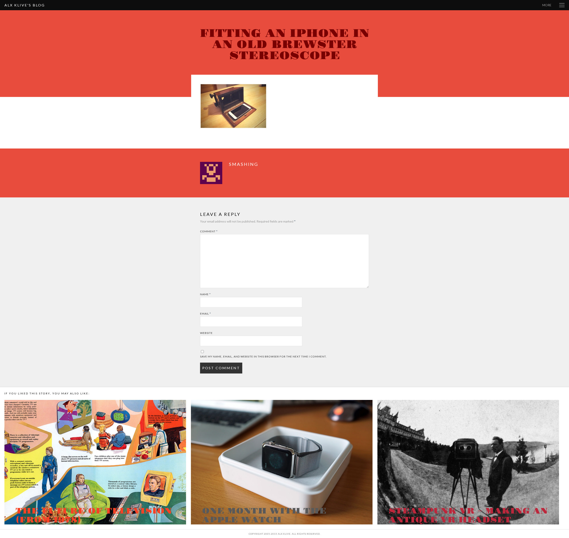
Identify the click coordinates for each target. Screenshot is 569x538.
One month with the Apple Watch (264, 515)
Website (206, 333)
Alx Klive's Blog (24, 5)
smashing (243, 164)
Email (205, 313)
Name (205, 294)
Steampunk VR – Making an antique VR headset (468, 515)
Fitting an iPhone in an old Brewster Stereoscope (284, 44)
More (546, 5)
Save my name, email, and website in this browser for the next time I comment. (263, 356)
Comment (209, 231)
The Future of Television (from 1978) (94, 515)
